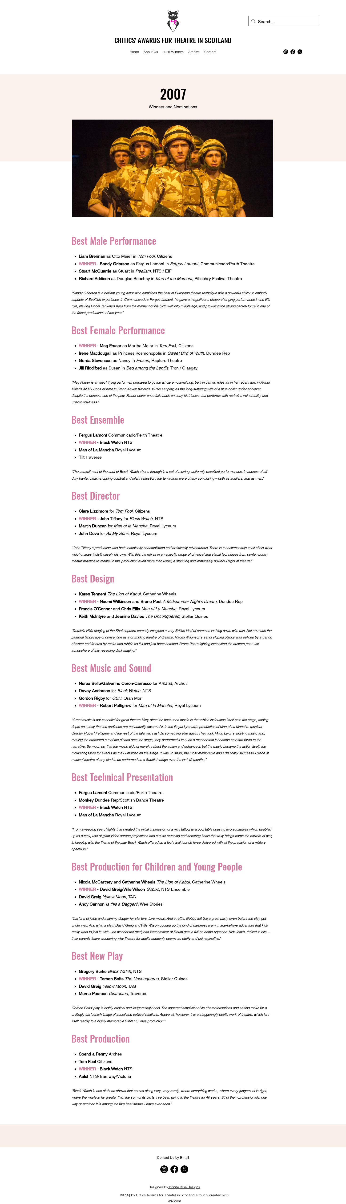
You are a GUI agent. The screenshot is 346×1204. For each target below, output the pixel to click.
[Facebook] (292, 51)
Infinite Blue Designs (184, 1187)
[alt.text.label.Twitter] (300, 51)
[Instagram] (285, 51)
